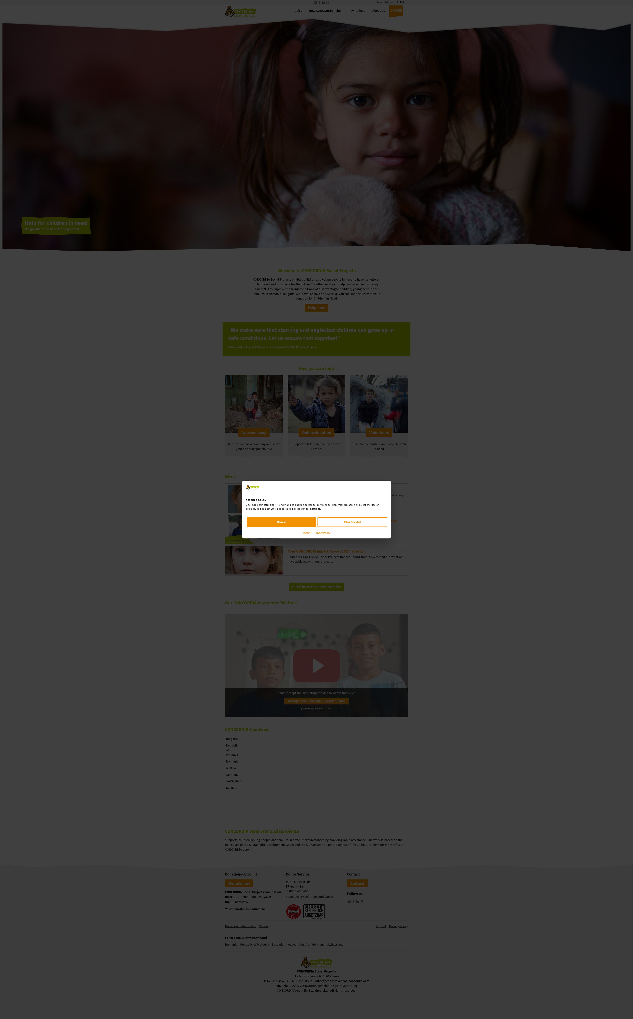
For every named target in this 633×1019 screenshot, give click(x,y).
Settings (315, 508)
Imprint (307, 532)
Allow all (281, 522)
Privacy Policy (322, 532)
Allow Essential (352, 522)
